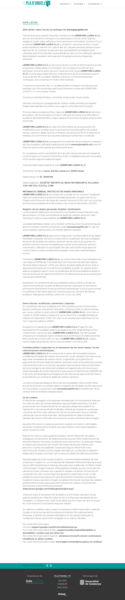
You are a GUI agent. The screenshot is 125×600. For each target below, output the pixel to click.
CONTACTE (62, 584)
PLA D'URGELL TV (62, 576)
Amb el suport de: (90, 576)
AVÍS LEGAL (62, 587)
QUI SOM (62, 581)
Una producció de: (34, 576)
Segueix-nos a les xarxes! (33, 565)
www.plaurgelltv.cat (77, 30)
